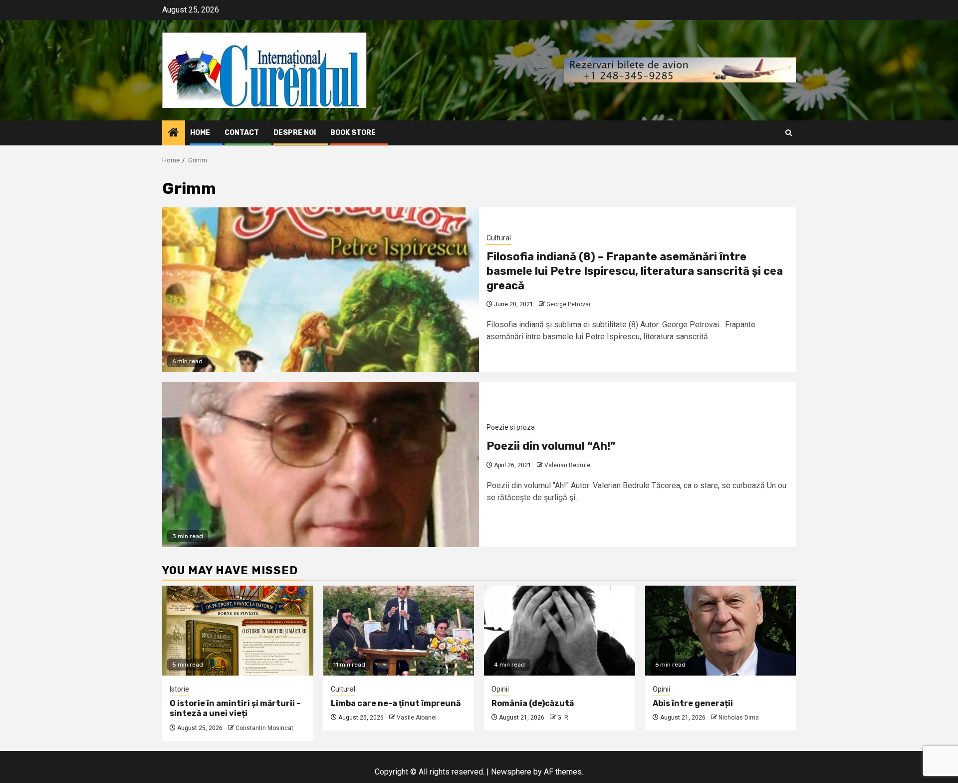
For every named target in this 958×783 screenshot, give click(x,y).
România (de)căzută (532, 703)
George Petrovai (568, 304)
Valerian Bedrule (567, 465)
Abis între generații (693, 703)
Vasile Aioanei (417, 717)
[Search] (788, 132)
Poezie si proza (510, 427)
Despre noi (294, 132)
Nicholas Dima (738, 717)
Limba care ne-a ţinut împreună (396, 703)
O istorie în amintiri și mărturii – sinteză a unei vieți (235, 709)
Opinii (500, 689)
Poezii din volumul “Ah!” (551, 446)
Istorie (179, 689)
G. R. (563, 717)
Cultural (498, 238)
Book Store (353, 132)
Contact (242, 132)
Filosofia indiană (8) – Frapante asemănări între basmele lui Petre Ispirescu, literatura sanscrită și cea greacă (634, 271)
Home (200, 132)
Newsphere (511, 772)
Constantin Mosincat (264, 728)
